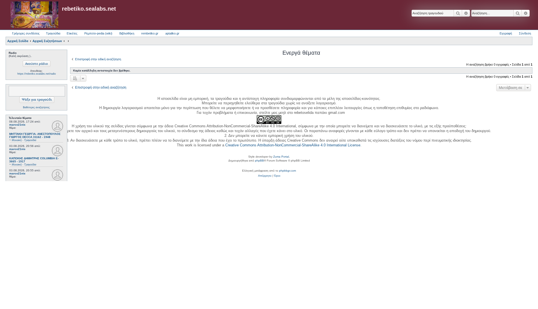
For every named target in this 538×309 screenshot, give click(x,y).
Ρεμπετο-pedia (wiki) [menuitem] (98, 33)
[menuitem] (265, 175)
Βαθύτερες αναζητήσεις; (36, 107)
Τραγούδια (53, 33)
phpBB (259, 160)
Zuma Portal (281, 156)
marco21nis (17, 124)
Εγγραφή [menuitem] (506, 33)
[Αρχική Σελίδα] (34, 14)
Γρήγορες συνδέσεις (26, 33)
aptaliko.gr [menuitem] (172, 33)
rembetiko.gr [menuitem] (149, 33)
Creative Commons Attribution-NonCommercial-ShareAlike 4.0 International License (292, 145)
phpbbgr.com (287, 170)
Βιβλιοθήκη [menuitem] (126, 33)
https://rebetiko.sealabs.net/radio (36, 73)
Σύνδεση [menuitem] (525, 33)
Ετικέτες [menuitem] (72, 33)
